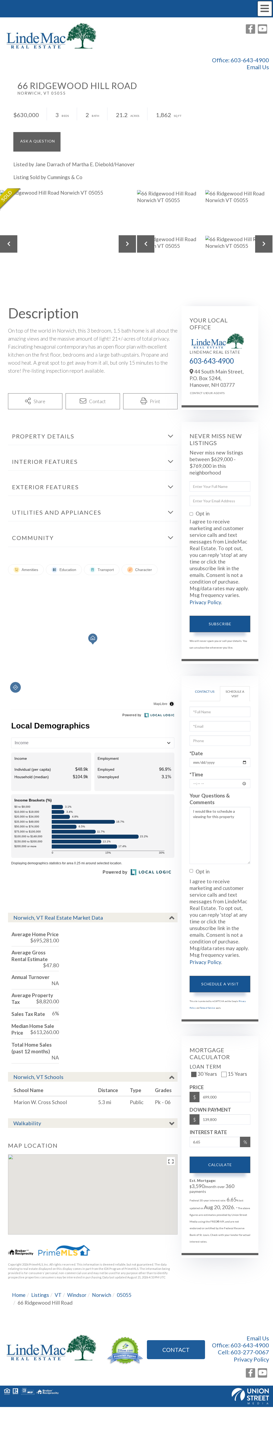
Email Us (258, 67)
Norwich (101, 1295)
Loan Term (205, 1066)
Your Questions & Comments (210, 798)
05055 (124, 1295)
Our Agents (213, 393)
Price (197, 1087)
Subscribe (220, 624)
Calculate (220, 1164)
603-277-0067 (250, 1352)
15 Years (237, 1074)
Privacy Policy (205, 602)
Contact (176, 1349)
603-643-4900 (250, 60)
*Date (196, 753)
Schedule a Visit (235, 693)
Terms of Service (207, 1008)
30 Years (207, 1074)
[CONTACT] (37, 142)
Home (19, 1295)
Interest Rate (208, 1132)
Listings (40, 1295)
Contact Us (196, 393)
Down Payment (210, 1110)
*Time (196, 774)
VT (58, 1295)
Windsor (76, 1295)
